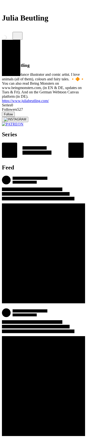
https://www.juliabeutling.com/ (25, 101)
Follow (8, 114)
